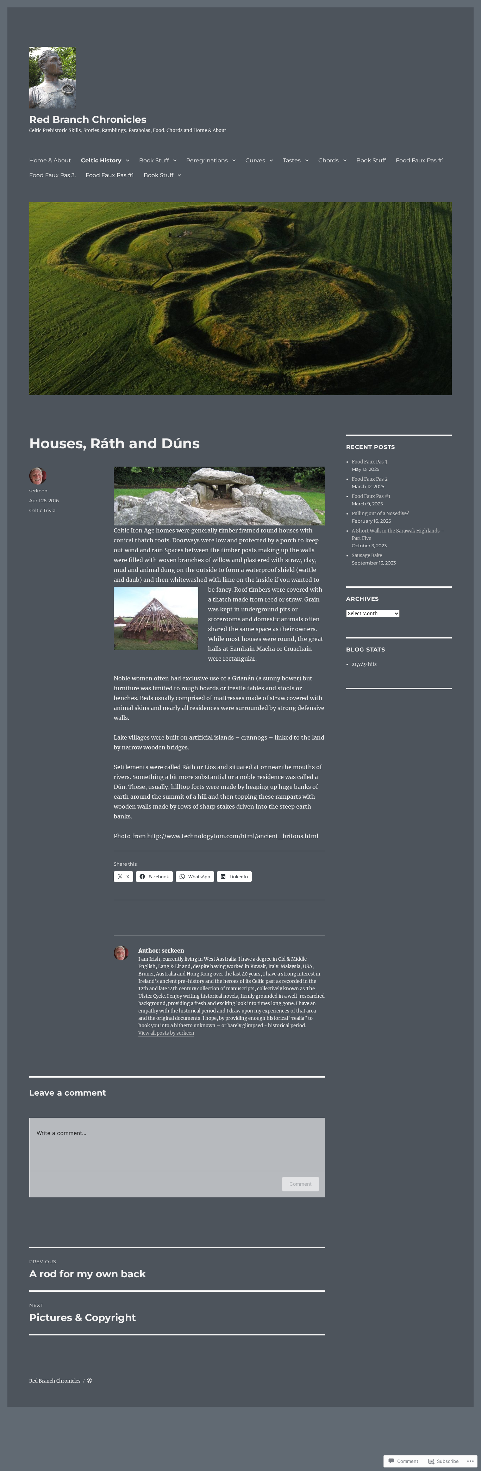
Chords (328, 160)
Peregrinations (207, 160)
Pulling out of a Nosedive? (380, 514)
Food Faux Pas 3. (52, 175)
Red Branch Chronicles (87, 119)
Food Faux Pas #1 (420, 160)
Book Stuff (154, 160)
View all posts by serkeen (166, 1033)
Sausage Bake (367, 556)
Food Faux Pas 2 (370, 479)
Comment (300, 1184)
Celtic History (101, 160)
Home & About (50, 160)
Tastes (292, 160)
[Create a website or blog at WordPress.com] (89, 1381)
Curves (255, 160)
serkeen (38, 490)
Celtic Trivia (42, 510)
